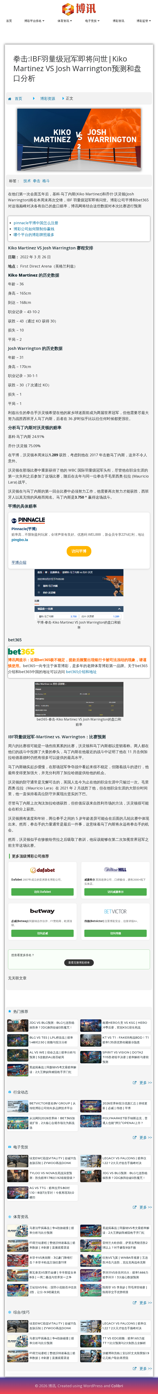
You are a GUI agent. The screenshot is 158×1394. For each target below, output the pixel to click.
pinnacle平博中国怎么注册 (36, 222)
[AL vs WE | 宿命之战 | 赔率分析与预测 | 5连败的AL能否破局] (17, 1054)
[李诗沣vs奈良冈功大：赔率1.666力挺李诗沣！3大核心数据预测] (90, 1275)
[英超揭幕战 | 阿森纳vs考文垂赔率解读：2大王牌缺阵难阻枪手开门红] (17, 1069)
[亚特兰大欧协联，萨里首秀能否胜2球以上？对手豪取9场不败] (90, 1245)
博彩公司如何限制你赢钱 (34, 228)
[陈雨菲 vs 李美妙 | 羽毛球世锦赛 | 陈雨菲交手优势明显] (90, 1289)
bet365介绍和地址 (81, 671)
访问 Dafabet (42, 892)
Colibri (117, 1385)
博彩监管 (142, 21)
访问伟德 (115, 933)
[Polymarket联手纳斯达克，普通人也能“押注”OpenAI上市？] (90, 1120)
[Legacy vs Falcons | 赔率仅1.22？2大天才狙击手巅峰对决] (90, 1160)
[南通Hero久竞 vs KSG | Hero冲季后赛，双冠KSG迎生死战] (90, 1025)
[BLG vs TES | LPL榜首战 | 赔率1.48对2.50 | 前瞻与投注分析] (17, 1040)
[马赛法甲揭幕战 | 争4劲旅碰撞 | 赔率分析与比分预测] (17, 1230)
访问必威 (42, 933)
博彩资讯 (118, 21)
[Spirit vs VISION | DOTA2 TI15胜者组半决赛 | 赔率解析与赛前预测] (90, 1056)
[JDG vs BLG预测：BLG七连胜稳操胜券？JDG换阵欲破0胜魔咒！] (17, 1025)
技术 (27, 180)
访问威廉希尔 (116, 892)
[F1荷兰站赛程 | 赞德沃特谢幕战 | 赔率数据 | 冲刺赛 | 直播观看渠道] (17, 1245)
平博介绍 (19, 562)
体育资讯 (63, 21)
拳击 (36, 180)
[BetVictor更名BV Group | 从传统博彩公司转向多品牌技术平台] (17, 1105)
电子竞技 (91, 21)
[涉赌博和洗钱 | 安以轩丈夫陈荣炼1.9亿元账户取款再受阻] (90, 1355)
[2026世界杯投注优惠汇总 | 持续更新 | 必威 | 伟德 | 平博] (90, 1105)
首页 (9, 21)
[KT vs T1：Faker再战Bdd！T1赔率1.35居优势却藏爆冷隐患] (90, 1040)
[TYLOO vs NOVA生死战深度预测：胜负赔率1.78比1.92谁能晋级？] (17, 1175)
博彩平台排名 (33, 21)
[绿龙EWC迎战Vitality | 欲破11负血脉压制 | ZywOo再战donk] (17, 1160)
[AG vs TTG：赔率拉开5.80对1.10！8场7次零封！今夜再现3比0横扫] (17, 1192)
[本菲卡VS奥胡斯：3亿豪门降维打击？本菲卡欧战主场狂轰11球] (17, 1260)
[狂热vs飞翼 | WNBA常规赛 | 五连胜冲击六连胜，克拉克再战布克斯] (90, 1260)
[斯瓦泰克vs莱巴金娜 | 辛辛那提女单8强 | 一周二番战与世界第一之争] (17, 1275)
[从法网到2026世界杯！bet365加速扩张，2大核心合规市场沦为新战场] (17, 1122)
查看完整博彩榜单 (79, 962)
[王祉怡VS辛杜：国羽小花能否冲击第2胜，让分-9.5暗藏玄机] (17, 1289)
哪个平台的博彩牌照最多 (34, 234)
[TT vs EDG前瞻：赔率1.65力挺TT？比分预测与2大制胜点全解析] (90, 1340)
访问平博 (79, 551)
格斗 (46, 180)
